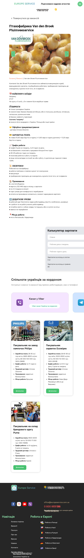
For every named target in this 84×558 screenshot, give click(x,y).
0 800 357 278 (42, 11)
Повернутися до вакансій (26, 18)
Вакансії (20, 78)
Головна (12, 78)
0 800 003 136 (52, 506)
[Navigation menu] (80, 4)
